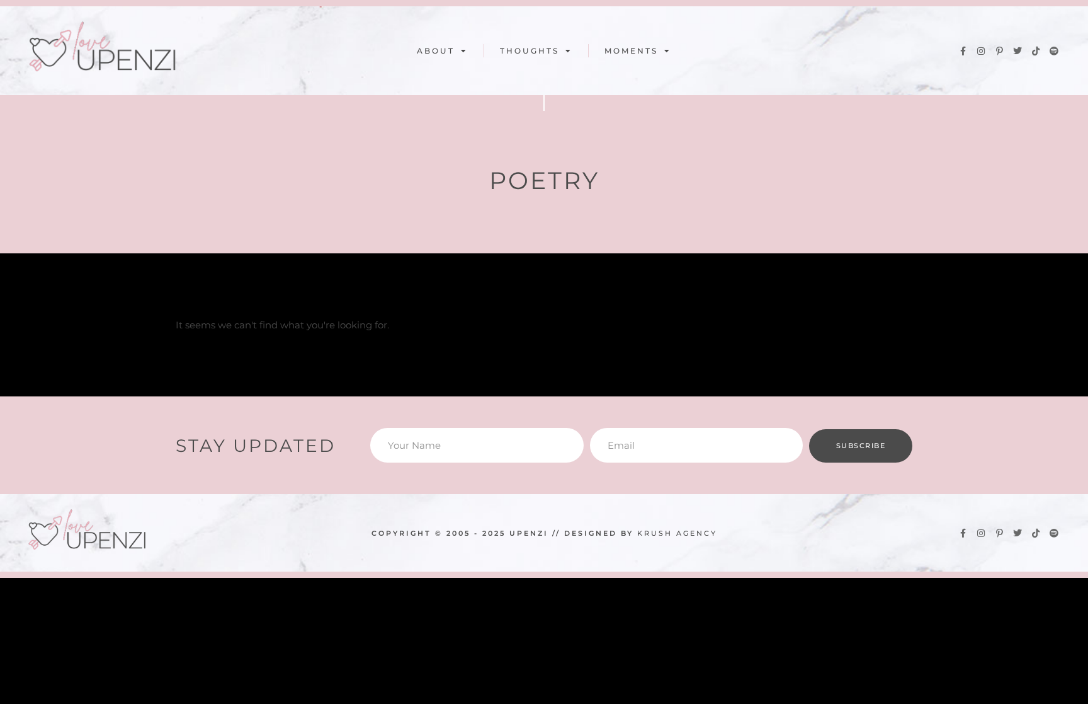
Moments (631, 50)
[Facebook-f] (963, 51)
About (436, 50)
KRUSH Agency (677, 533)
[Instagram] (981, 51)
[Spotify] (1054, 51)
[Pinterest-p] (999, 51)
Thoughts (529, 50)
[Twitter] (1017, 51)
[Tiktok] (1036, 51)
